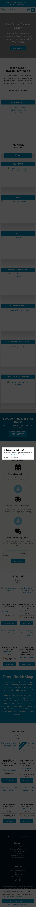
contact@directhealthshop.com (20, 455)
